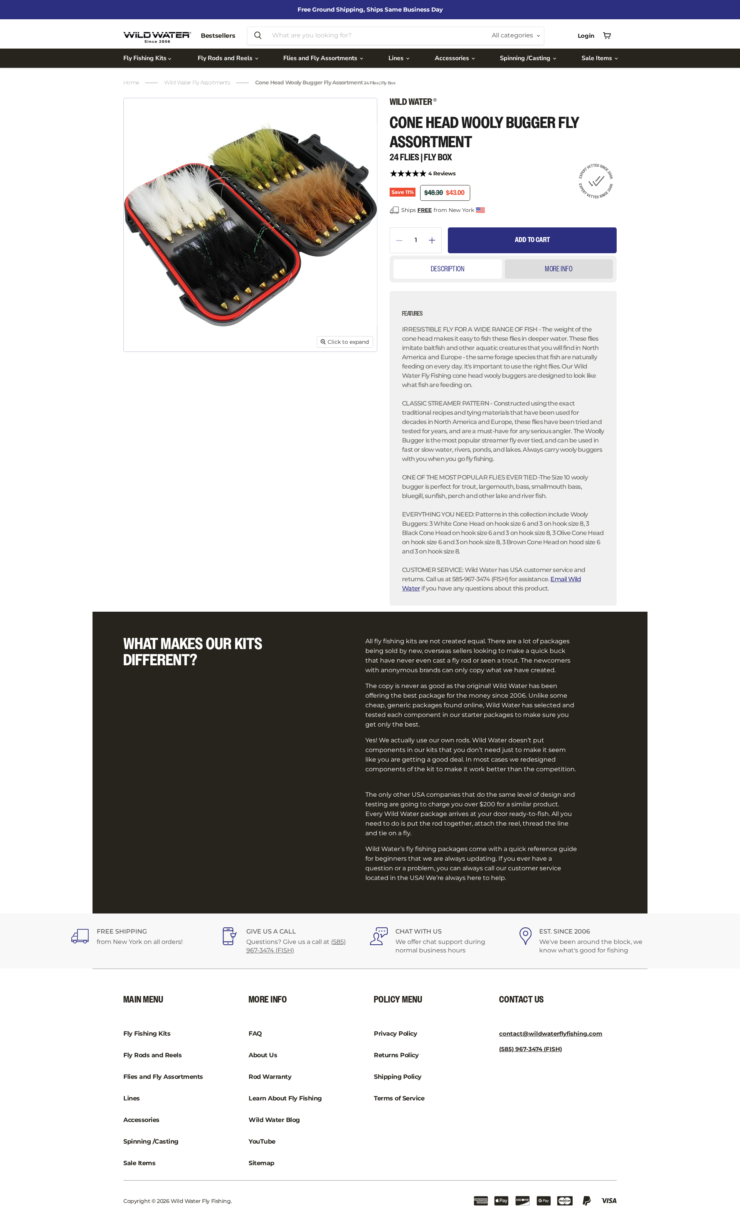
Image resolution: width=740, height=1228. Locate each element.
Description (447, 269)
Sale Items (598, 58)
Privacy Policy (395, 1033)
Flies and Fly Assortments (321, 58)
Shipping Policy (398, 1076)
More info (558, 269)
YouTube (262, 1141)
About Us (263, 1055)
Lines (396, 58)
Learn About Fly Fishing (285, 1098)
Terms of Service (399, 1098)
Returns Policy (396, 1055)
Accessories (453, 58)
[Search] (257, 36)
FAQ (255, 1033)
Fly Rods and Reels (226, 58)
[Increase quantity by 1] (435, 240)
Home (131, 82)
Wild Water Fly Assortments (197, 82)
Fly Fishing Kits (145, 58)
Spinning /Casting (526, 58)
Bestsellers (218, 35)
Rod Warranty (270, 1076)
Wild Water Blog (274, 1120)
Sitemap (261, 1163)
